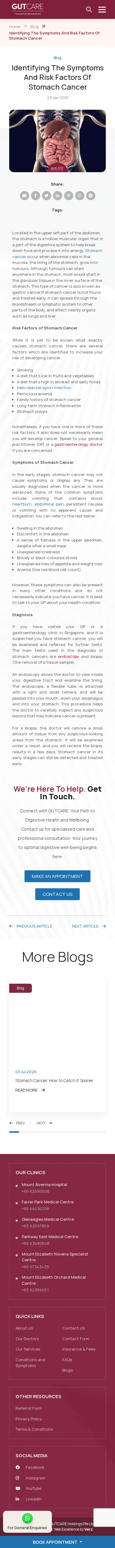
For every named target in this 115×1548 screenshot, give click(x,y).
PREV (20, 1123)
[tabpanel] (57, 1043)
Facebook (34, 1467)
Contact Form (75, 1338)
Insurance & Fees (78, 1349)
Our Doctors (27, 1338)
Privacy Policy (29, 1419)
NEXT (41, 1123)
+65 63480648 (35, 1243)
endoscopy (68, 656)
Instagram (35, 1478)
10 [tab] (101, 1132)
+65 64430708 (35, 1208)
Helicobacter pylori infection (44, 387)
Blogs (67, 1370)
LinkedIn (33, 1499)
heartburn (22, 504)
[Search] (89, 9)
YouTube (33, 1488)
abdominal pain (49, 504)
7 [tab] (72, 1132)
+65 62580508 (35, 1191)
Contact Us (73, 1328)
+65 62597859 (35, 1226)
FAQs (67, 1359)
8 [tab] (82, 1132)
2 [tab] (24, 1132)
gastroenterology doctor (78, 444)
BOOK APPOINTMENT (55, 1542)
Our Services (28, 1349)
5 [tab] (53, 1132)
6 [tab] (62, 1132)
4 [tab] (43, 1132)
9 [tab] (91, 1132)
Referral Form (29, 1408)
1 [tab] (14, 1132)
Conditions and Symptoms (30, 1363)
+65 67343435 (35, 1266)
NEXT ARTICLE (85, 926)
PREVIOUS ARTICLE (34, 926)
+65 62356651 (35, 1290)
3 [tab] (33, 1132)
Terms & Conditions (34, 1429)
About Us (24, 1328)
